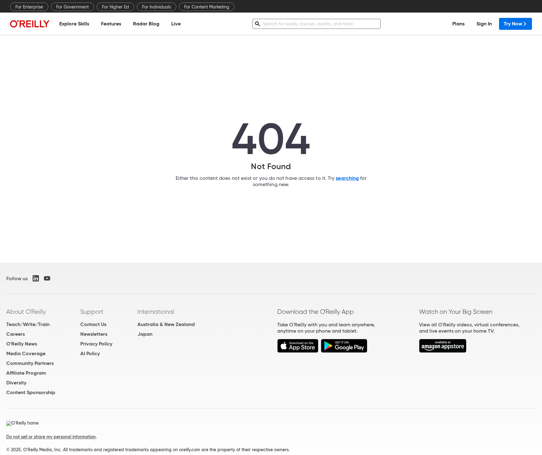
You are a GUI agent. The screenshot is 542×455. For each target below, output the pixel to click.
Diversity (16, 382)
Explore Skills (74, 23)
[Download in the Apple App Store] (297, 351)
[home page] (30, 24)
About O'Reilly (26, 311)
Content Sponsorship (30, 392)
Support (92, 311)
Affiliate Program (26, 373)
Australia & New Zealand (166, 324)
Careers (15, 334)
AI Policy (90, 353)
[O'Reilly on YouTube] (47, 278)
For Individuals (156, 7)
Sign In (484, 23)
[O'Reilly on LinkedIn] (36, 278)
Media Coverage (25, 353)
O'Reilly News (21, 343)
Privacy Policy (96, 343)
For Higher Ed (115, 7)
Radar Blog (146, 23)
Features (111, 23)
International (155, 311)
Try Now (513, 23)
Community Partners (30, 363)
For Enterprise (29, 7)
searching (347, 178)
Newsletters (93, 334)
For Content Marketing (206, 7)
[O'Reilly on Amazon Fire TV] (442, 351)
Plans (458, 23)
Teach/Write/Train (28, 324)
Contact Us (93, 324)
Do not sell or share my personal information (51, 437)
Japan (144, 334)
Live (176, 23)
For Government (72, 7)
